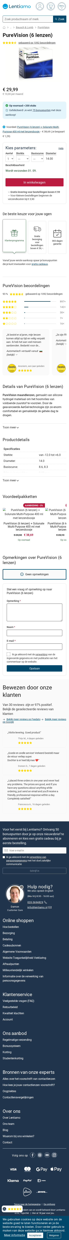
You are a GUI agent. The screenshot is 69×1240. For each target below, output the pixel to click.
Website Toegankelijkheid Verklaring (24, 958)
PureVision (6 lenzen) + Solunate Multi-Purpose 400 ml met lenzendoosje (24, 526)
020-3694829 (35, 902)
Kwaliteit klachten (13, 1013)
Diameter (51, 153)
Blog (5, 1130)
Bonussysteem (12, 1046)
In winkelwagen (34, 182)
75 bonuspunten (42, 110)
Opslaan (34, 668)
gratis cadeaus (39, 264)
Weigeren (54, 1235)
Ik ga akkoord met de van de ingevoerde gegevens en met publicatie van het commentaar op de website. (32, 658)
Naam (11, 627)
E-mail (11, 640)
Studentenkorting (13, 1058)
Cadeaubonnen (12, 945)
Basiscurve (37, 153)
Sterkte (20, 153)
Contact (7, 1142)
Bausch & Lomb (24, 27)
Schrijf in (34, 870)
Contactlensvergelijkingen (18, 1097)
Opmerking (14, 601)
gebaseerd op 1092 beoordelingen (37, 42)
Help (61, 148)
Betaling (8, 939)
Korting (7, 1052)
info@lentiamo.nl (37, 907)
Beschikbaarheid (14, 165)
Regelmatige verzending (17, 1040)
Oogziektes (9, 1091)
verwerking (41, 654)
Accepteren (35, 1235)
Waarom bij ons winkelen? (18, 1136)
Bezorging (9, 933)
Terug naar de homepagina (27, 1204)
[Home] (4, 27)
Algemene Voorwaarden (17, 951)
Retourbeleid (10, 1007)
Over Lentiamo (11, 1117)
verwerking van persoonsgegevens (26, 858)
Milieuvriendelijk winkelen (18, 970)
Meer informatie (14, 1235)
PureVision (44, 27)
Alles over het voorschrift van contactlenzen (29, 1078)
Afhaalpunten (11, 964)
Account (8, 1019)
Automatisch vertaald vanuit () (22, 352)
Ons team (8, 1124)
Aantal (9, 153)
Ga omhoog (49, 1204)
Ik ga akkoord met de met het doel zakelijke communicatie (28, 860)
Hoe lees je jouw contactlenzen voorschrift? (29, 1085)
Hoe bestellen (11, 927)
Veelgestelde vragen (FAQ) (18, 1001)
